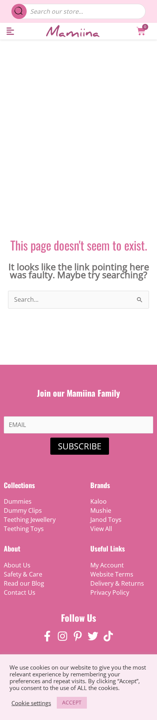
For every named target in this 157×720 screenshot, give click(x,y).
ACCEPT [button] (72, 702)
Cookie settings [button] (31, 703)
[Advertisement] (78, 121)
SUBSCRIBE (79, 446)
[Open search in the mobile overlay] (78, 11)
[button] (10, 31)
